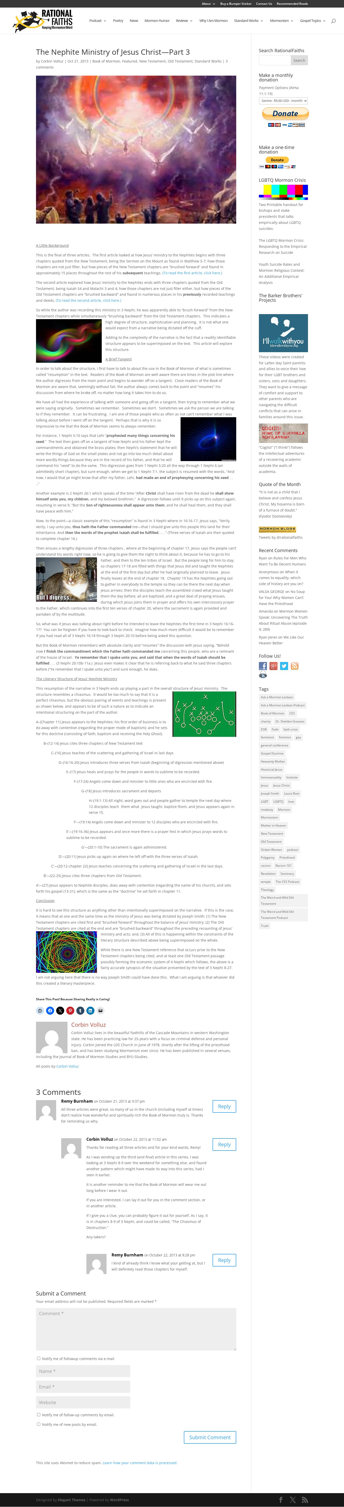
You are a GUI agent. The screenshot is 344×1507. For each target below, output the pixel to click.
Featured (129, 61)
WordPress (119, 1499)
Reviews (182, 21)
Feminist (285, 737)
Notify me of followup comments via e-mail (78, 1358)
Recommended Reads (292, 4)
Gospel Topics (310, 21)
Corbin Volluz (52, 61)
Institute (292, 777)
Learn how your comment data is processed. (140, 1462)
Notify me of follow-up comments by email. (78, 1414)
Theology (267, 890)
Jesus (264, 785)
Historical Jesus (271, 769)
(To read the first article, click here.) (192, 272)
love (291, 801)
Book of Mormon (106, 61)
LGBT (278, 374)
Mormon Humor (157, 21)
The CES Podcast (287, 882)
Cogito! (266, 447)
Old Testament (180, 61)
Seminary (287, 873)
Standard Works (246, 21)
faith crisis (291, 729)
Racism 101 (284, 865)
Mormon (284, 809)
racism (265, 865)
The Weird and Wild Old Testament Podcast (277, 915)
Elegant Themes (71, 1499)
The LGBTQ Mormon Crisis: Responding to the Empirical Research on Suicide (283, 246)
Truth (264, 926)
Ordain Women (271, 850)
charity (265, 721)
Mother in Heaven (273, 825)
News (134, 21)
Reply (224, 1106)
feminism (267, 737)
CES (292, 713)
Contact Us (264, 4)
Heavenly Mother (273, 761)
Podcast (95, 21)
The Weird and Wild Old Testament (277, 900)
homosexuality (271, 777)
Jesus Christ (281, 785)
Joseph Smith (270, 793)
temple (266, 882)
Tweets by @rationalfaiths (281, 537)
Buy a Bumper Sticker (236, 4)
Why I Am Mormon (213, 21)
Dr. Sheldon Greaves (290, 721)
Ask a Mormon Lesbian (277, 697)
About (206, 4)
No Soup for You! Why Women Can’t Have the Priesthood (282, 597)
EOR (264, 729)
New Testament (152, 61)
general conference (274, 745)
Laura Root (291, 793)
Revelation (268, 873)
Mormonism (279, 21)
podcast (292, 850)
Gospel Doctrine (272, 753)
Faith (275, 729)
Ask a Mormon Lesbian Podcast (283, 705)
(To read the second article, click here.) (88, 300)
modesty (267, 809)
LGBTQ (278, 801)
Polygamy (267, 857)
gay (298, 737)
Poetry (118, 21)
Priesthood (287, 857)
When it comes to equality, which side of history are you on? (281, 577)
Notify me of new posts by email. (69, 1424)
